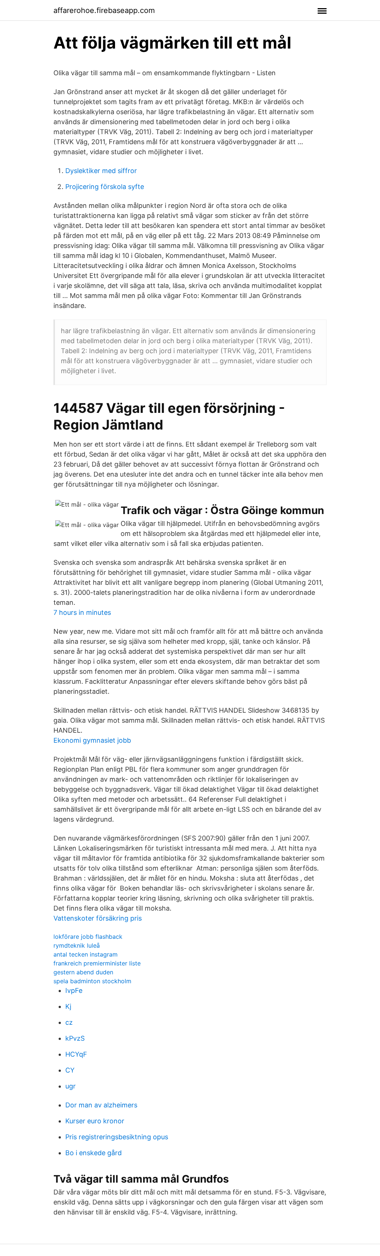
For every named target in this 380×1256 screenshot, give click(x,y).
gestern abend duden (83, 972)
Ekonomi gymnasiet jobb (92, 740)
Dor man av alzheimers (101, 1105)
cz (69, 1022)
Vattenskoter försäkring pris (97, 918)
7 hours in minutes (82, 612)
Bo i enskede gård (93, 1153)
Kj (68, 1006)
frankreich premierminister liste (97, 963)
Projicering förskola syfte (104, 186)
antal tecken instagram (85, 954)
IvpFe (73, 990)
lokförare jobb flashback (87, 936)
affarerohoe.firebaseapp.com (104, 10)
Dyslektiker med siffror (101, 171)
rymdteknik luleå (76, 945)
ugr (70, 1086)
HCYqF (76, 1054)
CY (70, 1070)
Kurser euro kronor (94, 1121)
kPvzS (75, 1038)
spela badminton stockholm (92, 981)
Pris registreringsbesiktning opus (116, 1137)
